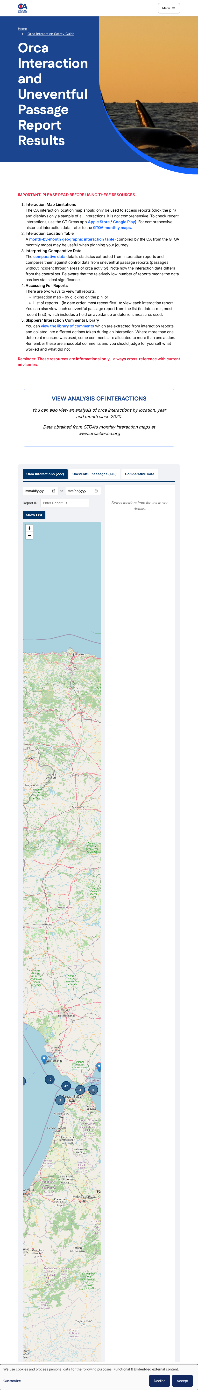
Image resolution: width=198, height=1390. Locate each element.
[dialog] (99, 1377)
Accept (182, 1381)
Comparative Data (139, 474)
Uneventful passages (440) (94, 474)
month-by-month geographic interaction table (71, 239)
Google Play (124, 221)
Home (22, 29)
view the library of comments (67, 326)
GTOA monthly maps (112, 227)
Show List (34, 515)
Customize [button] (12, 1381)
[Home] (23, 8)
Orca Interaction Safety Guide (51, 34)
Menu (166, 8)
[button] (44, 1060)
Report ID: (30, 503)
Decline (159, 1381)
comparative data (49, 256)
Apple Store (99, 221)
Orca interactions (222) (45, 474)
